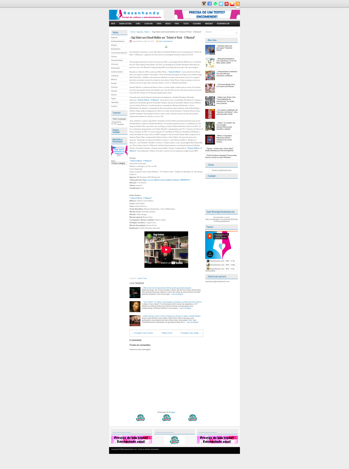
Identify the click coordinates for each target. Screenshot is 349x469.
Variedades (209, 23)
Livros (159, 23)
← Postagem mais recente (142, 333)
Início (113, 23)
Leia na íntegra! (177, 294)
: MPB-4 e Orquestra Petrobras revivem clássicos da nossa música (224, 139)
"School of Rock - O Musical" (148, 100)
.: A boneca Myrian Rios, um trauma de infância (225, 85)
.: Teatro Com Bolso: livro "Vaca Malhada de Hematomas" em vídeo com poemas (226, 100)
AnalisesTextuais (117, 41)
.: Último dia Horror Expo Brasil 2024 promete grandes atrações (166, 288)
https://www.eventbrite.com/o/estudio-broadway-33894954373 (166, 180)
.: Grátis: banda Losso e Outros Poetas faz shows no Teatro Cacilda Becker (171, 316)
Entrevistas (115, 68)
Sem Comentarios (166, 41)
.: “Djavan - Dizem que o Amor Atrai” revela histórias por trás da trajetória (219, 149)
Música (168, 23)
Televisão (114, 102)
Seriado (114, 91)
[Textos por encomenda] (207, 18)
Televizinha (197, 23)
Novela (114, 83)
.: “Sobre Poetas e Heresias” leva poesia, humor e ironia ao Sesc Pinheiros (221, 156)
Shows (114, 95)
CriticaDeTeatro (117, 60)
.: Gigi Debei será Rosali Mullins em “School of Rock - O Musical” (162, 37)
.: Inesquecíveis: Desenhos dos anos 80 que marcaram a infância (226, 74)
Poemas (114, 87)
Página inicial (167, 333)
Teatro (186, 23)
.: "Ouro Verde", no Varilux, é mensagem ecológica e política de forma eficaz (171, 302)
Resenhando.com (223, 23)
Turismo (114, 106)
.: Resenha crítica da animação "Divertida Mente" (224, 48)
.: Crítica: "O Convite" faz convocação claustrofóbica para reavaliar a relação (225, 126)
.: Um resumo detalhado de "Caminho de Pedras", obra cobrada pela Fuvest (227, 112)
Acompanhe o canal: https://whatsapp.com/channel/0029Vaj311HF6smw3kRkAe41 (221, 219)
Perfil (177, 23)
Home (132, 32)
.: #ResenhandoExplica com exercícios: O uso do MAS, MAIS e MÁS (226, 61)
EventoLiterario (117, 72)
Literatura (148, 23)
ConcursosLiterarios (119, 53)
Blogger (172, 412)
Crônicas (114, 64)
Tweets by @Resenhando (222, 170)
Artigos (114, 45)
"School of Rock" (174, 72)
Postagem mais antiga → (191, 333)
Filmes (138, 23)
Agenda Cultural (125, 23)
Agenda (114, 37)
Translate (120, 124)
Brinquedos (115, 49)
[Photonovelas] (166, 420)
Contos (114, 57)
